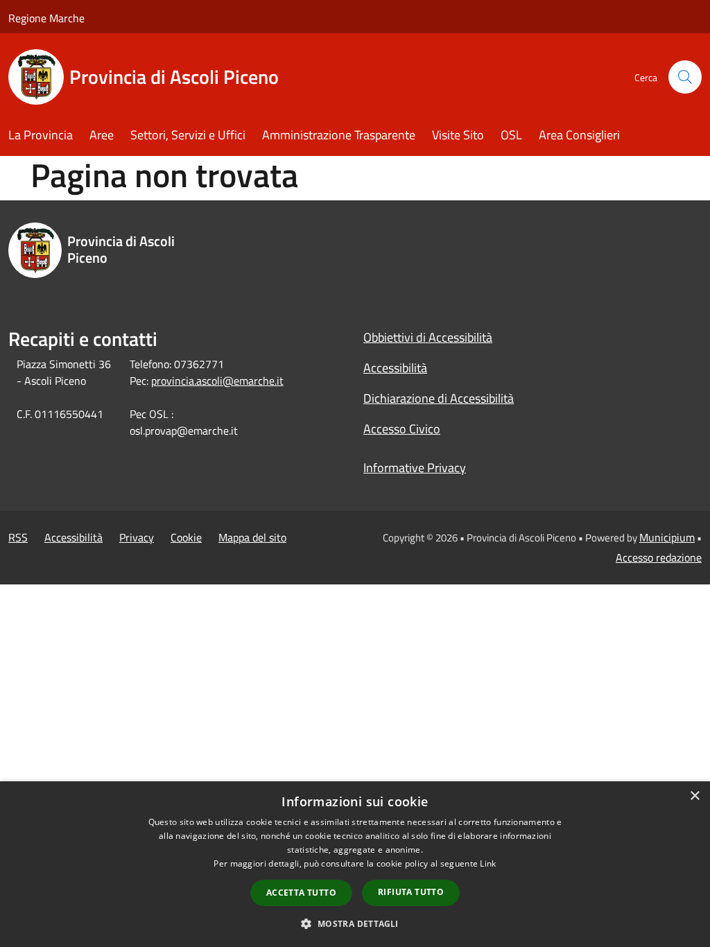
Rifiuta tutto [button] (411, 892)
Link (488, 863)
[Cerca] (685, 77)
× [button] (694, 796)
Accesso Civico (401, 428)
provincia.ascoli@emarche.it (217, 380)
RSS (18, 537)
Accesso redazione (659, 557)
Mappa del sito (252, 537)
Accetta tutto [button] (301, 892)
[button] (354, 923)
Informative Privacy (414, 467)
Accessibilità (395, 367)
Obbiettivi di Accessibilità (427, 337)
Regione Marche (46, 18)
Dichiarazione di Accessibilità (438, 398)
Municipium (667, 537)
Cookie (186, 537)
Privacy (136, 537)
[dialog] (355, 864)
